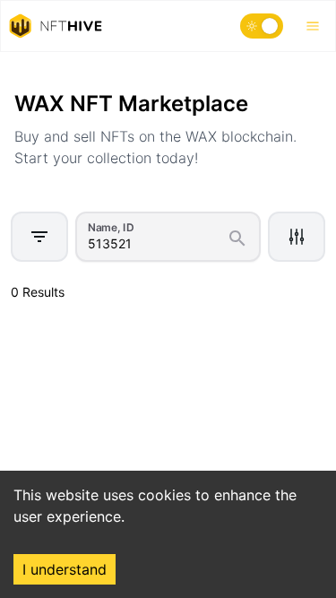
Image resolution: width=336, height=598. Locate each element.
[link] (106, 73)
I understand (64, 569)
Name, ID (111, 227)
